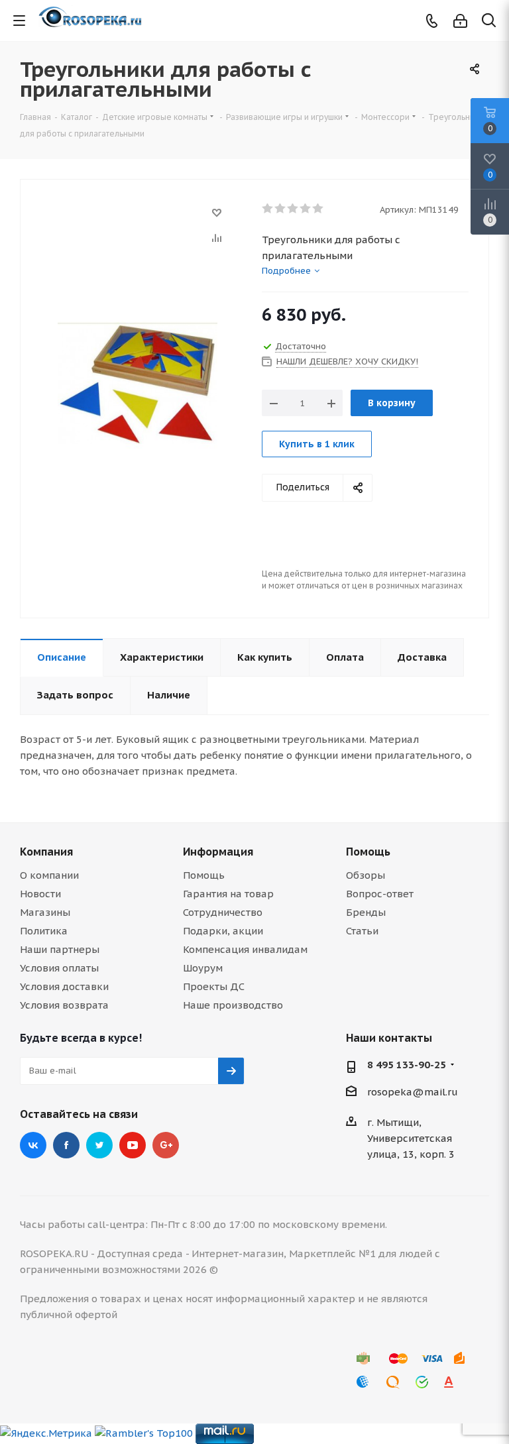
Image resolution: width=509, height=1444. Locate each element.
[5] (318, 208)
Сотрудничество (222, 912)
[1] (268, 208)
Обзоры (365, 875)
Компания (46, 851)
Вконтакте (33, 1145)
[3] (293, 208)
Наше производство (233, 1005)
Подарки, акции (223, 930)
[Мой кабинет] (460, 21)
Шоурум (203, 968)
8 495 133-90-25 (406, 1064)
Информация (218, 851)
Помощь (204, 875)
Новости (40, 893)
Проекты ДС (214, 986)
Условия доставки (64, 986)
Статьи (362, 930)
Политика (44, 930)
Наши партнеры (59, 949)
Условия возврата (64, 1005)
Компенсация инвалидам (245, 949)
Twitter (99, 1145)
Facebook (66, 1145)
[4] (306, 208)
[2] (280, 208)
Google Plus (165, 1145)
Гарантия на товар (228, 893)
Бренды (366, 912)
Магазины (45, 912)
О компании (49, 875)
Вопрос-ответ (380, 893)
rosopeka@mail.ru (412, 1091)
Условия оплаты (59, 968)
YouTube (132, 1145)
